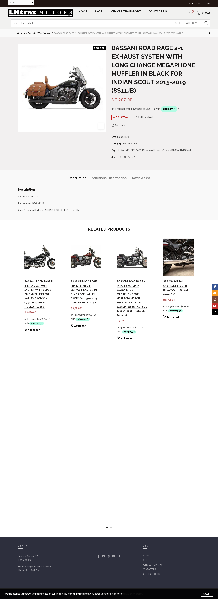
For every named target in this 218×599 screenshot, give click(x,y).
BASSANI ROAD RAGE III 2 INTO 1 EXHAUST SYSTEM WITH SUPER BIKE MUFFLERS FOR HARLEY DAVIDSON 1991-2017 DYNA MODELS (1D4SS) (38, 294)
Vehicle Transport (126, 11)
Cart (207, 3)
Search (206, 23)
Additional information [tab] (109, 178)
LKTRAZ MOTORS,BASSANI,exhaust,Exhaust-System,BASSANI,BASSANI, (154, 150)
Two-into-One (44, 33)
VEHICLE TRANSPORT (154, 564)
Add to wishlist (145, 117)
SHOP (98, 11)
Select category (186, 23)
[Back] (10, 33)
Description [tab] (77, 178)
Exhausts (32, 33)
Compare (120, 125)
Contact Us (157, 11)
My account (195, 3)
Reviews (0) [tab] (141, 178)
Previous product (200, 33)
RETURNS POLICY (151, 574)
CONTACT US (149, 569)
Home (83, 11)
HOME (146, 555)
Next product (208, 33)
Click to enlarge (101, 126)
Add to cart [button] (34, 330)
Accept (207, 594)
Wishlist (192, 11)
